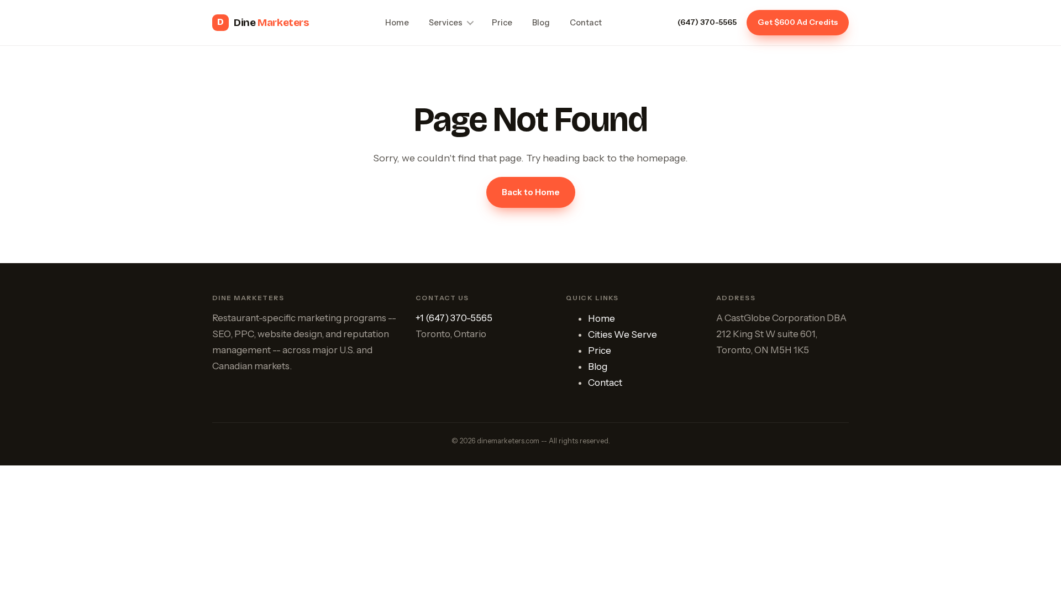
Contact (586, 23)
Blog (541, 23)
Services (446, 23)
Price (502, 23)
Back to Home (531, 192)
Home (397, 23)
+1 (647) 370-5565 (454, 317)
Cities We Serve (622, 334)
